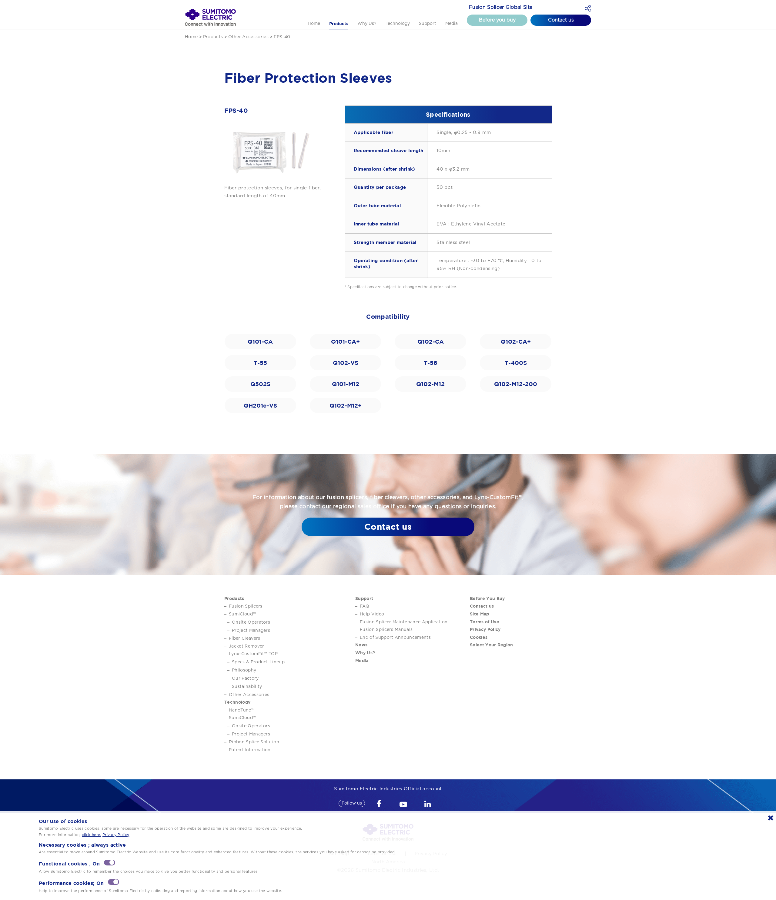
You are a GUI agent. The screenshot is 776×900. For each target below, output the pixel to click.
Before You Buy (487, 598)
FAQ (364, 606)
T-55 (260, 362)
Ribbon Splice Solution (254, 742)
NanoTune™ (241, 710)
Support (427, 24)
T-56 (430, 362)
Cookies (478, 637)
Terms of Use (484, 621)
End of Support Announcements (395, 637)
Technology (398, 24)
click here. (91, 835)
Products (338, 24)
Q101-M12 (345, 384)
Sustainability (247, 687)
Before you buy (497, 20)
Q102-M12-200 (515, 384)
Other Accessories (249, 695)
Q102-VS (345, 362)
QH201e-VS (260, 405)
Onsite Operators (251, 622)
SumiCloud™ (242, 614)
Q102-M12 (430, 384)
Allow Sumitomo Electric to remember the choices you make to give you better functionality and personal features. (149, 871)
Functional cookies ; (69, 864)
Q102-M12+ (345, 405)
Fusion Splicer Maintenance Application (403, 622)
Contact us (561, 20)
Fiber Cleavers (244, 638)
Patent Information (250, 750)
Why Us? (366, 24)
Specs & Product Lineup (258, 662)
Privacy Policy (485, 629)
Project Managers (251, 630)
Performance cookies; (71, 883)
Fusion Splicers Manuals (386, 630)
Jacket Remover (246, 646)
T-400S (516, 362)
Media (451, 24)
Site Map (479, 613)
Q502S (260, 384)
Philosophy (244, 670)
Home (314, 24)
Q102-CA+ (516, 341)
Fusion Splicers (246, 606)
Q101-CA (260, 341)
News (361, 644)
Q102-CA (430, 341)
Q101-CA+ (345, 341)
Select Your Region (491, 644)
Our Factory (245, 678)
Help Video (372, 614)
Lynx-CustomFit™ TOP (253, 654)
